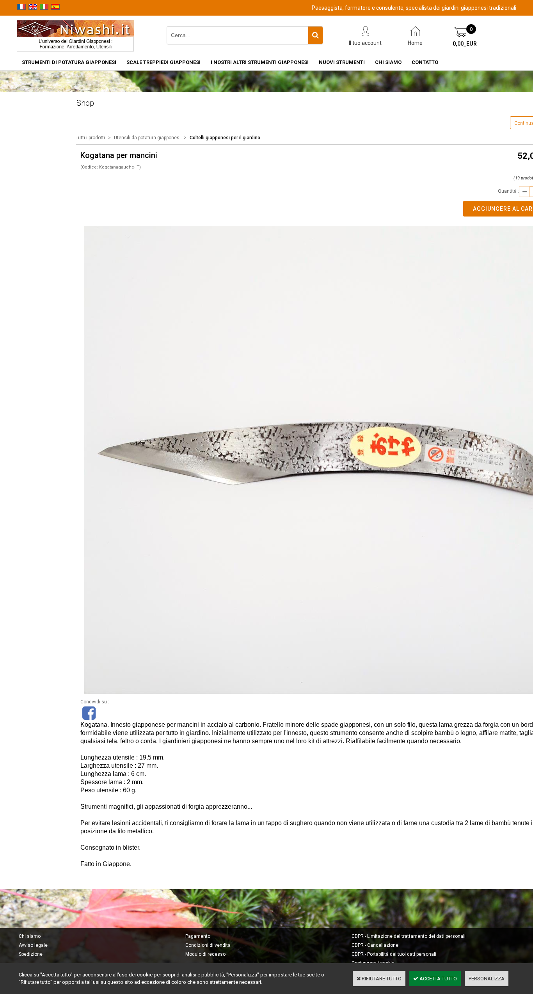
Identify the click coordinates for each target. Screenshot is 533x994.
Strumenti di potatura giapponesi (69, 62)
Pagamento (197, 936)
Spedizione (31, 954)
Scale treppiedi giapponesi (163, 62)
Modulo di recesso (205, 954)
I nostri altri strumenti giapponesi (260, 62)
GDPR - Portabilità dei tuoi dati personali (394, 954)
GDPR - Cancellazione (375, 945)
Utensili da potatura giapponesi (147, 137)
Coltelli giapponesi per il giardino (225, 137)
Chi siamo (388, 62)
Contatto (425, 62)
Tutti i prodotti (90, 137)
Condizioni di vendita (208, 945)
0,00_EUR (465, 44)
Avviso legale (33, 945)
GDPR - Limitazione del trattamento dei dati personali (408, 936)
